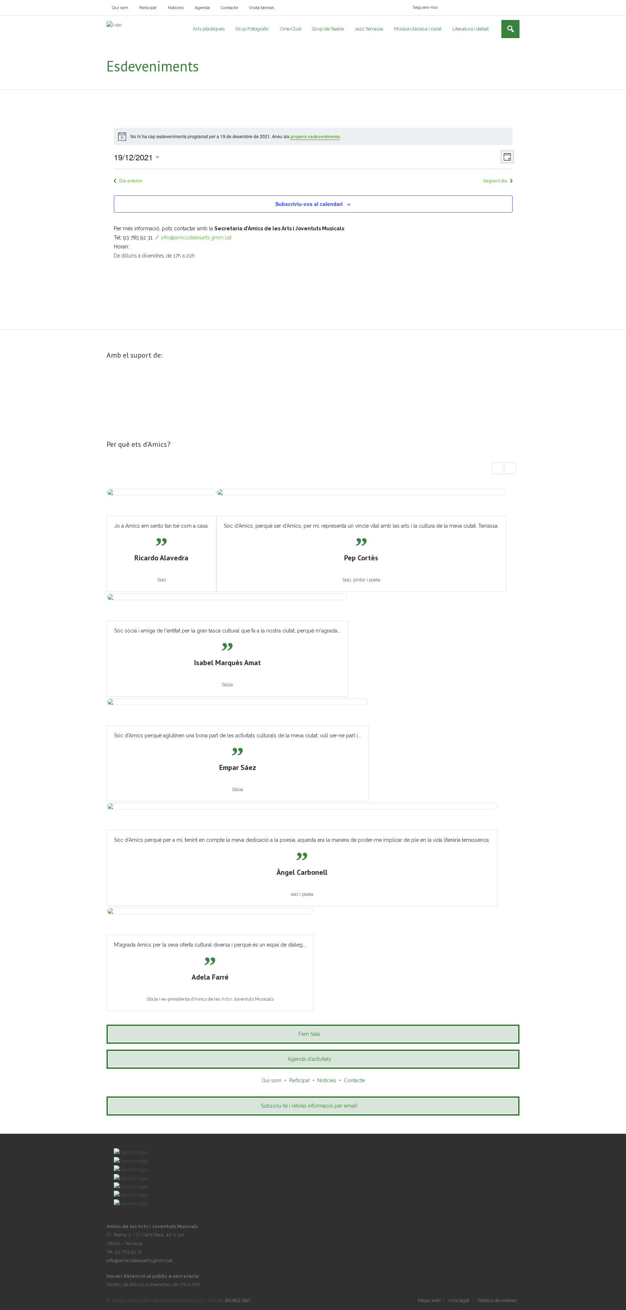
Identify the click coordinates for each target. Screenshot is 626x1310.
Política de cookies (497, 1300)
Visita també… (262, 7)
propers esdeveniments (315, 136)
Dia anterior (130, 181)
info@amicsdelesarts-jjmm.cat (196, 237)
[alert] (313, 136)
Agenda (202, 7)
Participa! (148, 7)
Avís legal (459, 1300)
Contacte (229, 7)
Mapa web (429, 1300)
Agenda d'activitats (309, 1059)
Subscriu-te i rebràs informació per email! (309, 1106)
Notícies (176, 7)
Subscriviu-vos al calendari (309, 203)
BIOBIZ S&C (238, 1300)
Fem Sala (309, 1034)
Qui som (120, 7)
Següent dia (495, 181)
